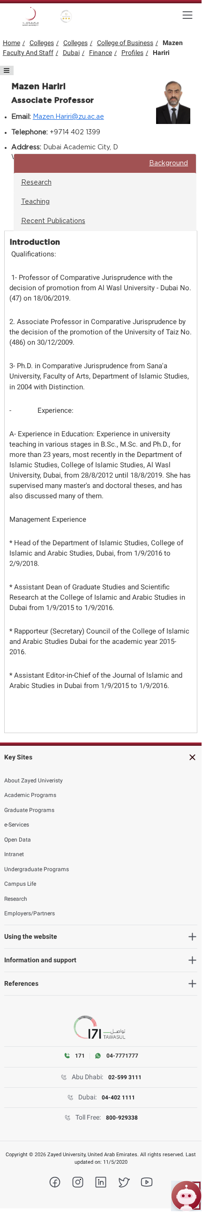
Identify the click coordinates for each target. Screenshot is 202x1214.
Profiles (132, 52)
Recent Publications (53, 221)
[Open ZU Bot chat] (186, 1196)
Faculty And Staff (28, 52)
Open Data (17, 839)
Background (168, 163)
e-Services (16, 824)
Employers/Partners (29, 913)
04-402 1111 (118, 1097)
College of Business (125, 42)
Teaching (35, 202)
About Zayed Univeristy (33, 780)
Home (11, 42)
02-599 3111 (125, 1077)
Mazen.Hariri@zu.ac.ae (68, 117)
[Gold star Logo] (66, 16)
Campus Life (20, 884)
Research (36, 182)
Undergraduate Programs (36, 869)
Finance (100, 52)
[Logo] (30, 16)
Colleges (42, 42)
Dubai (71, 52)
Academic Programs (30, 795)
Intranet (14, 854)
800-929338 (122, 1117)
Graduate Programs (29, 810)
